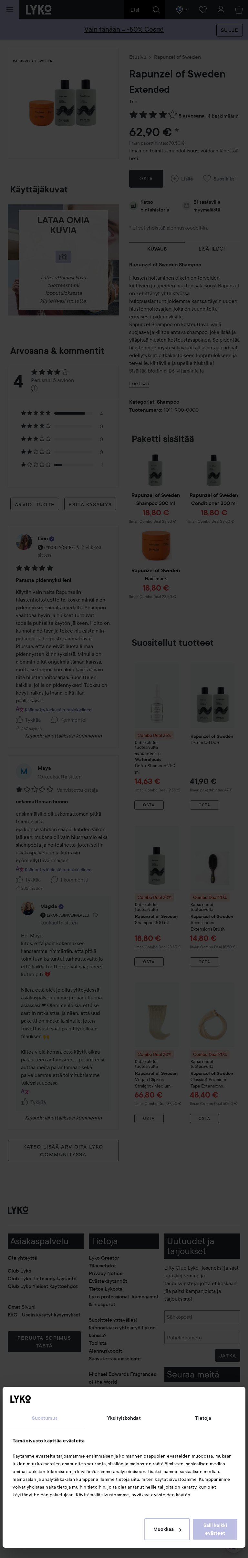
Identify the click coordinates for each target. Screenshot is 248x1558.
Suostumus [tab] (44, 1418)
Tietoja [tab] (203, 1418)
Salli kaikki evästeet (215, 1529)
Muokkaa (163, 1529)
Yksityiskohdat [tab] (123, 1418)
